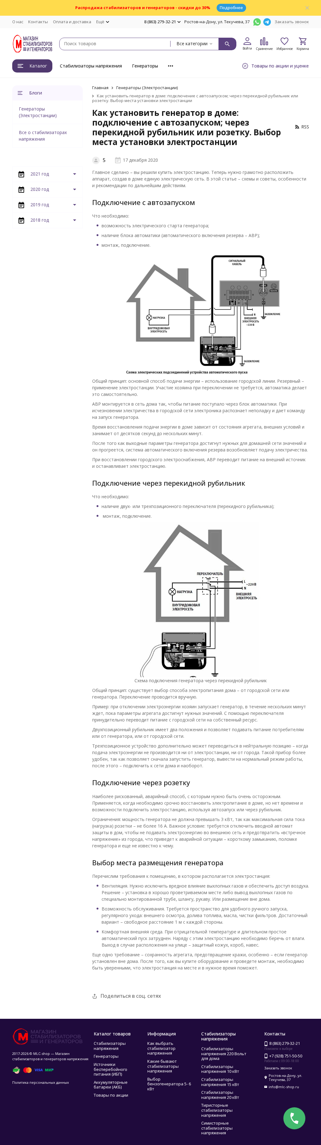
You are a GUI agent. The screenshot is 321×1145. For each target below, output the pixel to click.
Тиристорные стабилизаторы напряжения (217, 1110)
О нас (17, 21)
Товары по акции (111, 1095)
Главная (100, 87)
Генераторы (145, 66)
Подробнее (231, 7)
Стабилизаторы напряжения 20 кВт (220, 1094)
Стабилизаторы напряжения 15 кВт (220, 1082)
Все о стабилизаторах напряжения (43, 135)
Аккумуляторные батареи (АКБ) (111, 1084)
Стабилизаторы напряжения (91, 66)
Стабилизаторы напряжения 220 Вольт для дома (223, 1053)
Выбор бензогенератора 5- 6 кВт (169, 1084)
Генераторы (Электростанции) (147, 87)
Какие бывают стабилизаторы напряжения (163, 1066)
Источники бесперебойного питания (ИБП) (110, 1069)
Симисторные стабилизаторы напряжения (217, 1128)
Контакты (38, 21)
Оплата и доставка (72, 21)
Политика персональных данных (40, 1082)
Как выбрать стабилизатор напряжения (161, 1048)
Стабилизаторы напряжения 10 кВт (220, 1069)
